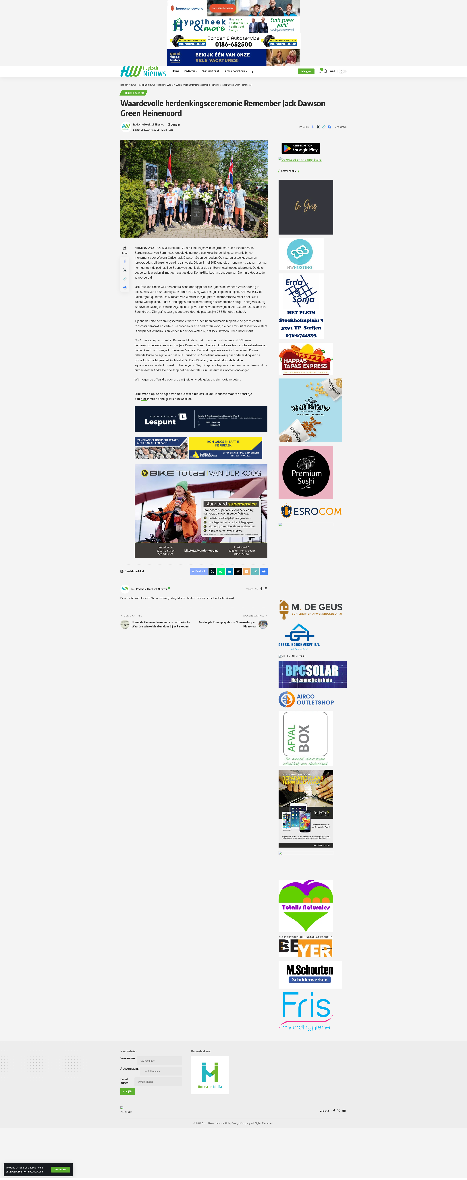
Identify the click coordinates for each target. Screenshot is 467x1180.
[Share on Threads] (238, 571)
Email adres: (124, 1081)
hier (144, 399)
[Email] (246, 571)
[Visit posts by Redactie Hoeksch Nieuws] (125, 589)
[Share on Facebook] (312, 127)
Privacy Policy (14, 1171)
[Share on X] (318, 127)
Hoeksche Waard (133, 93)
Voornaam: (128, 1058)
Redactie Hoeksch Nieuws (148, 124)
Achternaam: (129, 1068)
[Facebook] (261, 589)
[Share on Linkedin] (229, 571)
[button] (60, 1170)
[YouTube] (344, 1110)
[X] (338, 1110)
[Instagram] (266, 589)
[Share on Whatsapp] (221, 571)
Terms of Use (35, 1171)
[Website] (256, 589)
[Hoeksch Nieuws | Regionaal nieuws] (143, 71)
